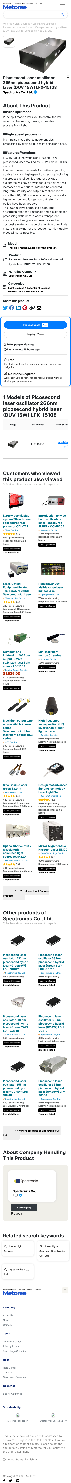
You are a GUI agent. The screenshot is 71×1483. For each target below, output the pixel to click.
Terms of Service (12, 1341)
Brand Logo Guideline (15, 1351)
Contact (7, 1372)
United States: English (20, 1459)
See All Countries (12, 1393)
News (6, 1320)
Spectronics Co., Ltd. (18, 92)
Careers (7, 1324)
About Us (8, 1315)
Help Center (9, 1367)
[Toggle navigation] (62, 6)
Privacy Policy (11, 1346)
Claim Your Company (14, 1377)
